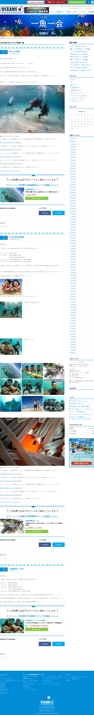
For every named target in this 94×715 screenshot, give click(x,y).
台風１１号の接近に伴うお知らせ (79, 67)
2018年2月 (73, 270)
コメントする (3, 226)
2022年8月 (73, 168)
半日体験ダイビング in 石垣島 (35, 620)
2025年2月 (73, 149)
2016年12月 (73, 307)
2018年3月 (73, 267)
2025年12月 (73, 144)
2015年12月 (73, 339)
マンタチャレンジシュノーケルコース (51, 678)
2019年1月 (73, 240)
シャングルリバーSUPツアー (29, 684)
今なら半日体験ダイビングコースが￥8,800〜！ (81, 8)
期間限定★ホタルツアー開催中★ (79, 54)
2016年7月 (73, 320)
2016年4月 (73, 328)
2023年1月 (73, 163)
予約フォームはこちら (56, 2)
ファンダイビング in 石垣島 (29, 689)
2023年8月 (73, 157)
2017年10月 (73, 280)
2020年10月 (73, 192)
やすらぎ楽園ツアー (47, 680)
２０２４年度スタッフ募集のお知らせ (80, 65)
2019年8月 (73, 221)
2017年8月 (73, 286)
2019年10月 (73, 216)
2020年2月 (73, 205)
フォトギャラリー (82, 11)
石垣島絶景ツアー (27, 686)
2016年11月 (73, 310)
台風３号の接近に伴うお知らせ (78, 62)
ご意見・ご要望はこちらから (47, 710)
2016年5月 (73, 326)
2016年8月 (73, 318)
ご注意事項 (91, 11)
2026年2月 (73, 141)
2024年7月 (73, 152)
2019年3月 (73, 235)
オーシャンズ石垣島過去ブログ (73, 678)
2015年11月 (73, 342)
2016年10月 (73, 312)
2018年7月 (73, 256)
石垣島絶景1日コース (16, 53)
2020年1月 (73, 208)
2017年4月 (73, 296)
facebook (45, 213)
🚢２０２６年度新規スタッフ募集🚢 (80, 48)
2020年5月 (73, 197)
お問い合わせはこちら (77, 2)
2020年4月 (73, 200)
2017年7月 (73, 288)
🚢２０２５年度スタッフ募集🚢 (78, 59)
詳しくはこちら (37, 198)
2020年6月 (73, 195)
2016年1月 (73, 336)
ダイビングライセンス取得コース (79, 95)
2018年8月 (73, 254)
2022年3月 (73, 173)
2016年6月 (73, 323)
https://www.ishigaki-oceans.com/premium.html (11, 149)
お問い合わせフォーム (5, 693)
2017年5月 (73, 294)
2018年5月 (73, 262)
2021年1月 (73, 189)
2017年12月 (73, 275)
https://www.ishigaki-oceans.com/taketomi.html (11, 142)
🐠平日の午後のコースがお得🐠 (78, 56)
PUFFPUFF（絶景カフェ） (77, 403)
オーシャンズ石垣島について (57, 11)
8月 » (72, 128)
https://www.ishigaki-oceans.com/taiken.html (10, 170)
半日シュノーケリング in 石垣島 (30, 680)
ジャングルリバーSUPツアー (78, 98)
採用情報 (2, 686)
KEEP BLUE (3, 687)
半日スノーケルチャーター (49, 682)
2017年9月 (73, 283)
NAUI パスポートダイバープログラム (51, 684)
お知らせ (72, 79)
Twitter (59, 213)
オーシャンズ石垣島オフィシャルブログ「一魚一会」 (78, 676)
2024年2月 (73, 155)
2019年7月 (73, 224)
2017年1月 (73, 304)
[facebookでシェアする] (88, 3)
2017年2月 (73, 302)
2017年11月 (73, 278)
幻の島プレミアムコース (76, 101)
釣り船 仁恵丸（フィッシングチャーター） (82, 409)
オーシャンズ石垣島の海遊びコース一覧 (9, 680)
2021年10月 (73, 179)
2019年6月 (73, 227)
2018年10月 (73, 248)
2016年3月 (73, 331)
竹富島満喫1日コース (16, 239)
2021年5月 (73, 184)
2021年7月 (73, 181)
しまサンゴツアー (27, 687)
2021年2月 (73, 187)
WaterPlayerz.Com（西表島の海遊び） (80, 406)
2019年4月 (73, 232)
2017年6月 (73, 291)
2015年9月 (73, 347)
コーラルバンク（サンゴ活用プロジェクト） (82, 414)
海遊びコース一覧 (71, 11)
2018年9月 (73, 251)
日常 (71, 82)
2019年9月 (73, 219)
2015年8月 (73, 350)
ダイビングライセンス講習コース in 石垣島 (52, 676)
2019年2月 (73, 237)
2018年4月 (73, 264)
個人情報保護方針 (4, 689)
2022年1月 (73, 176)
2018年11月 (73, 245)
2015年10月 (73, 344)
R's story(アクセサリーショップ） (79, 401)
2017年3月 (73, 299)
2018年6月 (73, 259)
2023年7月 (73, 160)
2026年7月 (73, 139)
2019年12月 (73, 211)
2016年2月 (73, 334)
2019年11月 (73, 213)
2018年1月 (73, 272)
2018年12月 (73, 243)
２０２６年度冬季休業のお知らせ (79, 51)
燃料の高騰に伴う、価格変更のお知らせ (81, 70)
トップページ (3, 676)
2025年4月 (73, 147)
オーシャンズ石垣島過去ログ (78, 411)
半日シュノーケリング (76, 93)
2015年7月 (73, 352)
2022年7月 (73, 171)
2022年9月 (73, 165)
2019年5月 (73, 229)
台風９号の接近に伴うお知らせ (78, 46)
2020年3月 (73, 203)
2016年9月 (73, 315)
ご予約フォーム (3, 691)
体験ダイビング (14, 571)
